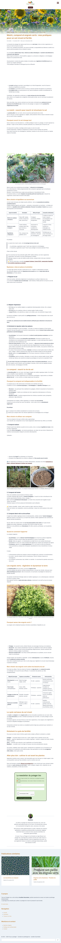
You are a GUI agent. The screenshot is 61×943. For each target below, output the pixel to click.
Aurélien (9, 40)
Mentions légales (7, 925)
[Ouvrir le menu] (58, 2)
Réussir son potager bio (27, 763)
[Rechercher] (58, 940)
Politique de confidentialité (9, 927)
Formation (30, 7)
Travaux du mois (7, 916)
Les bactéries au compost (10, 878)
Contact (5, 929)
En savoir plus (4, 904)
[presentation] (15, 865)
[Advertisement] (30, 75)
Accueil (5, 912)
